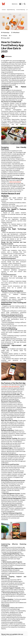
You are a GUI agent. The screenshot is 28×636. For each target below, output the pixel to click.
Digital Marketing (11, 9)
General (4, 9)
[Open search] (25, 4)
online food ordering (15, 182)
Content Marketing (20, 9)
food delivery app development (10, 386)
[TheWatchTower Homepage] (3, 4)
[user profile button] (21, 4)
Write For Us (14, 4)
